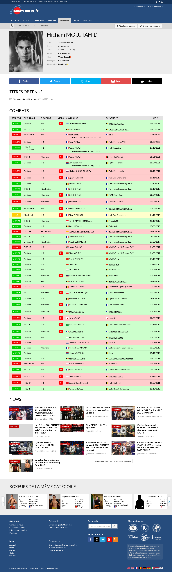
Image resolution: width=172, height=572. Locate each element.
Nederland (63, 2)
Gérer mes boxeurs (151, 26)
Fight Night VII (115, 383)
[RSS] (115, 539)
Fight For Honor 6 (116, 163)
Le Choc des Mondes (117, 304)
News (26, 20)
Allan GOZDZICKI (76, 311)
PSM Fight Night (116, 195)
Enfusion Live (114, 269)
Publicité (13, 533)
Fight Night (113, 226)
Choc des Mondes (116, 292)
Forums (52, 20)
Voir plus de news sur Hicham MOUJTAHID (113, 461)
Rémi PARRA (74, 134)
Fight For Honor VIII (117, 142)
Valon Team (63, 57)
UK (22, 2)
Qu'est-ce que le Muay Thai (60, 525)
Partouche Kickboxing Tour (120, 183)
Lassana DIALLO (76, 331)
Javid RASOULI (75, 226)
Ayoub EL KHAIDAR (77, 242)
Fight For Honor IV (116, 171)
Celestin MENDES (76, 236)
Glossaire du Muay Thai (58, 527)
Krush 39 (113, 318)
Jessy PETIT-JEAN (77, 358)
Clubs (76, 20)
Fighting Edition (115, 148)
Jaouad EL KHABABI (77, 298)
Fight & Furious (115, 311)
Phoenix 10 (113, 221)
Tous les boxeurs (40, 26)
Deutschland (42, 2)
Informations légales (18, 530)
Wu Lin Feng (114, 259)
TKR (111, 134)
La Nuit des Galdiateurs (118, 129)
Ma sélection (21, 26)
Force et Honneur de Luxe (120, 325)
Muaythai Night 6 (116, 157)
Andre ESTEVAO (76, 389)
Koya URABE (74, 318)
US (19, 2)
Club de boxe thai (56, 550)
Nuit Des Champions (117, 178)
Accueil (15, 20)
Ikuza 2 (112, 342)
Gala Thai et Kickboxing (119, 389)
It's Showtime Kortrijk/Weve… (121, 358)
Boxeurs (64, 20)
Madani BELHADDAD (78, 304)
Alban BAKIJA (75, 183)
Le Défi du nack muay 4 (118, 331)
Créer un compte (155, 6)
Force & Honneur (116, 337)
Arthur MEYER (75, 148)
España (50, 2)
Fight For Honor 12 (116, 123)
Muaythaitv (34, 568)
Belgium (33, 2)
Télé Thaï (87, 20)
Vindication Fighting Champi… (121, 286)
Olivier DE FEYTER (77, 286)
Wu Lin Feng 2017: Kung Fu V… (122, 247)
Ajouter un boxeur (127, 26)
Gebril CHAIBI (75, 189)
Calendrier (38, 20)
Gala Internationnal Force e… (121, 348)
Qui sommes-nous (17, 527)
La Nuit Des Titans (116, 201)
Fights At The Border (118, 281)
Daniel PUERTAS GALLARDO (81, 231)
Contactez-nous (16, 525)
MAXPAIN (113, 363)
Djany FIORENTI (76, 178)
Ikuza (111, 353)
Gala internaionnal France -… (120, 369)
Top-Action (114, 275)
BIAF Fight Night (116, 376)
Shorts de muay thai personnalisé (63, 545)
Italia (56, 2)
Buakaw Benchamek (57, 547)
